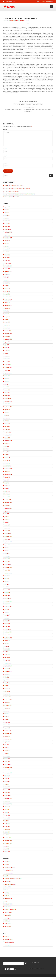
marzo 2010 (7, 756)
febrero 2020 (7, 426)
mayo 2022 (7, 350)
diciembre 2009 (8, 764)
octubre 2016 (7, 539)
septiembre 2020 (8, 406)
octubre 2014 (7, 603)
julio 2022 (7, 344)
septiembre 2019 (8, 440)
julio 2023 (7, 311)
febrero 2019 (7, 460)
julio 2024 (7, 277)
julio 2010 (7, 744)
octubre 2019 (7, 437)
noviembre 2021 (8, 367)
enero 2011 (7, 727)
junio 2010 (7, 747)
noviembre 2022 (8, 333)
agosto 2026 (7, 206)
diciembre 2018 (8, 465)
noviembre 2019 (8, 435)
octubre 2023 (7, 302)
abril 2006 (7, 834)
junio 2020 (7, 415)
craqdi (6, 188)
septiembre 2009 (8, 772)
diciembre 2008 (8, 795)
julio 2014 (7, 609)
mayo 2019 (7, 451)
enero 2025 (7, 260)
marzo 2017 (7, 525)
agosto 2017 (7, 511)
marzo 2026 (7, 220)
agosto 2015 (7, 575)
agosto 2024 (7, 274)
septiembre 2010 (8, 739)
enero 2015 (7, 595)
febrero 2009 (7, 789)
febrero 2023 (7, 325)
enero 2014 (7, 626)
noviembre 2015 (8, 567)
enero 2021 (7, 395)
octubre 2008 (7, 801)
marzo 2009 (7, 787)
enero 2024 (7, 294)
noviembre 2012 (8, 665)
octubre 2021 (7, 370)
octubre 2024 (7, 268)
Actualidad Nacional (9, 873)
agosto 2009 (7, 775)
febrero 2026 (7, 223)
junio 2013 (7, 646)
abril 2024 (7, 285)
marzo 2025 (7, 254)
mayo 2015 (7, 584)
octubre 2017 (7, 505)
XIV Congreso (8, 918)
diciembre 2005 (8, 837)
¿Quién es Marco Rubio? (14, 191)
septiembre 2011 (8, 705)
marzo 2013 (7, 654)
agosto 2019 (7, 443)
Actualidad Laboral (9, 870)
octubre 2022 (7, 336)
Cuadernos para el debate (10, 884)
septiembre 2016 (8, 542)
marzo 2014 (7, 620)
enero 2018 (7, 496)
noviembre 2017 (8, 502)
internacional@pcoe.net (34, 962)
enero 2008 (7, 818)
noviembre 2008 (8, 798)
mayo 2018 (7, 485)
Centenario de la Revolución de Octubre (13, 878)
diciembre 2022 (8, 330)
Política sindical (8, 906)
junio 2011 (7, 713)
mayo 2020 (7, 418)
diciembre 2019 (8, 432)
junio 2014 (7, 612)
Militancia (7, 895)
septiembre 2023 (8, 305)
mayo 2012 (7, 682)
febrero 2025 (7, 257)
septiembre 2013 (8, 637)
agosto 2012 (7, 674)
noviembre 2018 (8, 468)
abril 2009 (7, 784)
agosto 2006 (7, 832)
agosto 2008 (7, 806)
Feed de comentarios (9, 942)
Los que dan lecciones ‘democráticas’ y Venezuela (19, 188)
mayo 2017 (7, 519)
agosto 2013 (7, 640)
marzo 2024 (7, 288)
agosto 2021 (7, 375)
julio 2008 (7, 809)
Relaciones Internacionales (10, 909)
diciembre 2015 (8, 564)
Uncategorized (8, 915)
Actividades (7, 861)
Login (38, 1)
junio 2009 (7, 778)
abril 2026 (7, 218)
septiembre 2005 (8, 843)
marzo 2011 (7, 722)
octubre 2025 (7, 235)
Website (5, 163)
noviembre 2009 (8, 767)
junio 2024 (7, 280)
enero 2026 (7, 226)
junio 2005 (7, 846)
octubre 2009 (7, 770)
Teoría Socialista (8, 912)
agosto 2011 (7, 708)
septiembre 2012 (8, 671)
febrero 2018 (7, 494)
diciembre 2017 (8, 499)
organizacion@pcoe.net (10, 1)
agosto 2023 (7, 308)
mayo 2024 (7, 282)
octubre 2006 (7, 829)
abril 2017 (7, 522)
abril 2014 (7, 618)
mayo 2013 (7, 649)
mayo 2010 (7, 750)
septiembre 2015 (8, 573)
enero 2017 (7, 530)
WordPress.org (8, 945)
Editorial (6, 889)
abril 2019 (7, 454)
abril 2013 (7, 651)
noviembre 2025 (8, 232)
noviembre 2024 (8, 266)
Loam (6, 196)
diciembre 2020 (8, 398)
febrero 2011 (7, 725)
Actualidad (7, 864)
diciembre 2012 (8, 663)
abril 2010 (7, 753)
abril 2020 (7, 420)
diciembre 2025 (8, 229)
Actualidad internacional (20, 20)
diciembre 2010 (8, 730)
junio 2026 (7, 212)
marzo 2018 (7, 491)
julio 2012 (7, 677)
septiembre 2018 (8, 474)
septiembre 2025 (8, 237)
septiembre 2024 (8, 271)
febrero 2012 (7, 691)
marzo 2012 (7, 688)
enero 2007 (7, 826)
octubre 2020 (7, 404)
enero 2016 (7, 561)
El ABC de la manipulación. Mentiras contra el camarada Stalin (22, 194)
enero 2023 (7, 327)
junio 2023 (7, 313)
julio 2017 (7, 513)
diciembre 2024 (8, 263)
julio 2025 (7, 243)
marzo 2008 (7, 815)
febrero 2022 (7, 358)
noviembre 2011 (8, 699)
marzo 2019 (7, 457)
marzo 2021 (7, 389)
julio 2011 (7, 711)
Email (4, 156)
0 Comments (11, 20)
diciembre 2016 (8, 533)
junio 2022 (7, 347)
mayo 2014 (7, 615)
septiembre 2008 (8, 803)
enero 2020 (7, 429)
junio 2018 (7, 482)
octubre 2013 (7, 634)
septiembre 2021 (8, 373)
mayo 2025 (7, 249)
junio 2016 (7, 550)
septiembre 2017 (8, 508)
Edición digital (8, 887)
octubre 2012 (7, 668)
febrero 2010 (7, 758)
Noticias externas (8, 898)
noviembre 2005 (8, 840)
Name (5, 148)
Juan (6, 185)
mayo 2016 (7, 553)
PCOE (28, 20)
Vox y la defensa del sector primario (15, 185)
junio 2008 (7, 812)
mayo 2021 (7, 384)
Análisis (6, 875)
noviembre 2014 (8, 601)
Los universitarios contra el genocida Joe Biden (20, 18)
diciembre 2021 (8, 364)
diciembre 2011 (8, 696)
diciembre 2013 (8, 629)
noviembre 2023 (8, 299)
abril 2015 (7, 587)
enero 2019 (7, 463)
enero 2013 (7, 660)
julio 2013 (7, 643)
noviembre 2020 (8, 401)
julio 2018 (7, 480)
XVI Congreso (8, 923)
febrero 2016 (7, 558)
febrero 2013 (7, 657)
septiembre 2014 (8, 606)
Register (51, 1)
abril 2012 (7, 685)
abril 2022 (7, 353)
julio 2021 (7, 378)
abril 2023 (7, 319)
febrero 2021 (7, 392)
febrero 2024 (7, 291)
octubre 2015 (7, 570)
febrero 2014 (7, 623)
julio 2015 (7, 578)
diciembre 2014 (8, 598)
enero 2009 (7, 792)
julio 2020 (7, 412)
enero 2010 (7, 761)
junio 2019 (7, 449)
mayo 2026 (7, 215)
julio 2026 (7, 209)
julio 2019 (7, 446)
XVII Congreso (8, 926)
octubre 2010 (7, 736)
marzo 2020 (7, 423)
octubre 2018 (7, 471)
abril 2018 (7, 488)
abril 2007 (7, 820)
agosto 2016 (7, 544)
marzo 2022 (7, 356)
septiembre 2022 (8, 339)
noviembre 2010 (8, 733)
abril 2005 (7, 849)
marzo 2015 (7, 589)
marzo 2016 (7, 556)
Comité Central (8, 881)
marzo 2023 (7, 322)
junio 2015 (7, 581)
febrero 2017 (7, 527)
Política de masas (8, 904)
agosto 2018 (7, 477)
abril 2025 (7, 251)
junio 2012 (7, 680)
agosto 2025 (7, 240)
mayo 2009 (7, 781)
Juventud (6, 892)
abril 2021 (7, 387)
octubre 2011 (7, 702)
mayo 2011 (7, 716)
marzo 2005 (7, 851)
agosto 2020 (7, 409)
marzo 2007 (7, 823)
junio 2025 (7, 246)
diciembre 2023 (8, 297)
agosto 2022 (7, 342)
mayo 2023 (7, 316)
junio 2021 (7, 381)
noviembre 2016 (8, 536)
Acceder (6, 936)
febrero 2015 (7, 592)
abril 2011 (7, 719)
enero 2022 (7, 361)
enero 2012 (7, 694)
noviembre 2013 (8, 632)
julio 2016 (7, 547)
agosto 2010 (7, 741)
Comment (5, 129)
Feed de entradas (8, 939)
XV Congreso (7, 920)
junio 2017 (7, 516)
